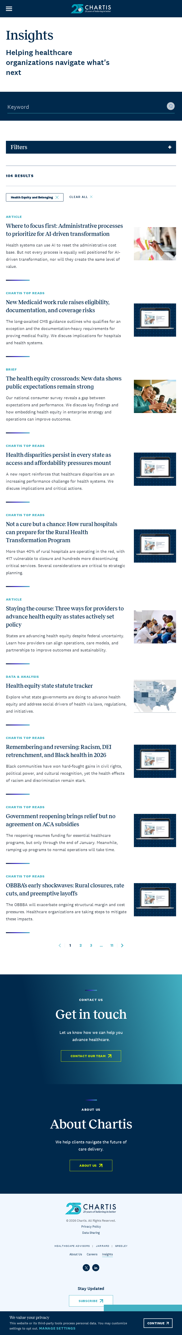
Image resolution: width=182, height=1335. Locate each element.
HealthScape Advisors (72, 1246)
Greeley (121, 1246)
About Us (88, 1165)
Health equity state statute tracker (49, 686)
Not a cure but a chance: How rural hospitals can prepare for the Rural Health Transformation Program (61, 532)
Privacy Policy (91, 1227)
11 (113, 945)
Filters (19, 147)
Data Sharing (91, 1233)
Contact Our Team (88, 1056)
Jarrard (102, 1246)
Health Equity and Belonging (32, 197)
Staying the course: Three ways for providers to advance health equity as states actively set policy (65, 617)
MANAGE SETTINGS (57, 1328)
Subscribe (88, 1301)
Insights (107, 1254)
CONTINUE (155, 1323)
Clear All (78, 197)
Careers (92, 1254)
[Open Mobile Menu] (9, 8)
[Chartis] (91, 9)
